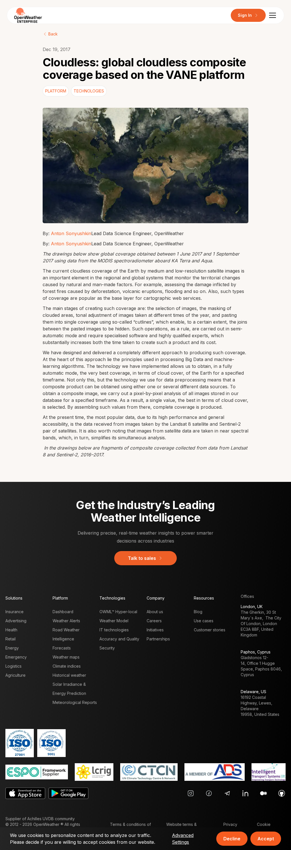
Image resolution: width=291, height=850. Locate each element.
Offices (247, 596)
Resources (204, 598)
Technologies (112, 598)
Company (156, 598)
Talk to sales (142, 558)
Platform (60, 598)
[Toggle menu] (272, 15)
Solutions (13, 598)
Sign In (245, 15)
